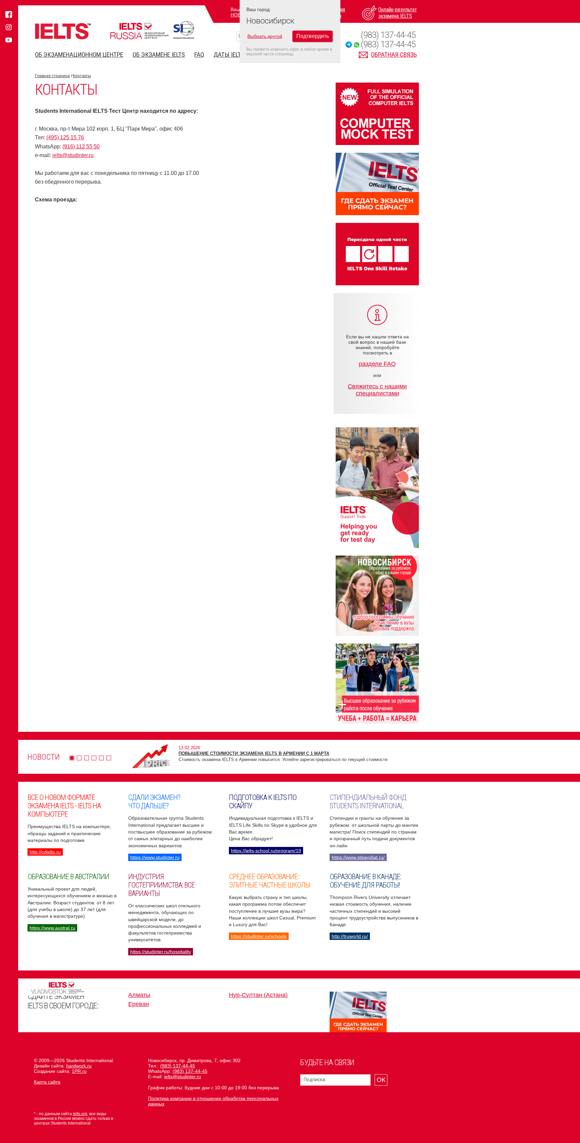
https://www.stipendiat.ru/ (358, 857)
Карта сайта (47, 1082)
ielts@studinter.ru (73, 155)
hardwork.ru (79, 1065)
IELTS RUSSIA (139, 31)
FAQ (199, 54)
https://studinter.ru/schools (259, 936)
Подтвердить (312, 36)
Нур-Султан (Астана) (258, 995)
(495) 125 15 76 (65, 137)
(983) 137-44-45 (388, 35)
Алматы (139, 995)
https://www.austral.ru (52, 928)
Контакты (82, 76)
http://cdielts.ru (45, 852)
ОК (381, 1079)
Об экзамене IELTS (159, 54)
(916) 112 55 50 (81, 146)
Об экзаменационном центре (79, 54)
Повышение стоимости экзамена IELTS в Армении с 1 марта (254, 753)
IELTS (63, 31)
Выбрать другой (264, 36)
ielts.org (80, 1113)
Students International (184, 30)
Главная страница (52, 76)
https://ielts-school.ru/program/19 (266, 850)
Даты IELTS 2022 (235, 54)
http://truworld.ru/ (350, 936)
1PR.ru (79, 1071)
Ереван (138, 1004)
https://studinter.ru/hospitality (160, 951)
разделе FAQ (377, 364)
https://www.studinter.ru (155, 857)
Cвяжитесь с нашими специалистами (377, 390)
